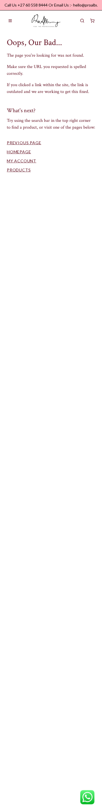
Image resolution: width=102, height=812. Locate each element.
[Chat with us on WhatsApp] (87, 797)
